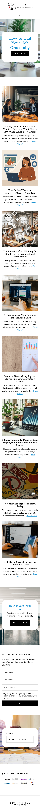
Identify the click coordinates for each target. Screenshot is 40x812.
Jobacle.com (20, 6)
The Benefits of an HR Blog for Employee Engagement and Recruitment (20, 254)
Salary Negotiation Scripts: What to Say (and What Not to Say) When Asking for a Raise (20, 129)
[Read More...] (31, 516)
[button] (20, 16)
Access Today (20, 623)
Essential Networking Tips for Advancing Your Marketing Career (20, 379)
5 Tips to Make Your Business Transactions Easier (20, 316)
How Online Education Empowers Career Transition (20, 191)
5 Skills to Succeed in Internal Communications (20, 563)
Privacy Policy (20, 804)
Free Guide (20, 53)
